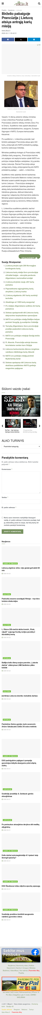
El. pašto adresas (9, 507)
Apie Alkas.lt (6, 1012)
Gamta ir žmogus (10, 563)
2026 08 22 (7, 573)
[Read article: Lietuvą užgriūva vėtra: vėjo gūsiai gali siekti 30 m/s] (21, 556)
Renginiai (17, 1009)
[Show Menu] (3, 3)
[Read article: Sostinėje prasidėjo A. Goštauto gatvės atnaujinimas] (21, 781)
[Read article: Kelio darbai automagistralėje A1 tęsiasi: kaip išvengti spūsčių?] (21, 843)
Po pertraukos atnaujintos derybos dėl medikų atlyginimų (20, 825)
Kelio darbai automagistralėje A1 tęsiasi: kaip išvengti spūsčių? (20, 856)
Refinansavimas (25, 992)
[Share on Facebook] (8, 39)
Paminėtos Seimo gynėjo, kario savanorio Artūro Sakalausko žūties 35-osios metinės (19, 725)
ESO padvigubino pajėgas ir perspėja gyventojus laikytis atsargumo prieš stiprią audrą (19, 763)
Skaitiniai (6, 970)
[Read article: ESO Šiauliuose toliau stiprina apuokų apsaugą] (21, 874)
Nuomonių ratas (22, 965)
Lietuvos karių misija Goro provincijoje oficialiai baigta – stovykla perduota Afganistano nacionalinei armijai (21, 275)
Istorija (6, 658)
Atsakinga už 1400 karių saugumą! (20, 302)
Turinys (31, 1009)
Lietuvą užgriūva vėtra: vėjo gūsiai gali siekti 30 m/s (21, 569)
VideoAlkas (14, 970)
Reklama (24, 1009)
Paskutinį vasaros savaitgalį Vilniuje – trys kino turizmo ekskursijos (21, 599)
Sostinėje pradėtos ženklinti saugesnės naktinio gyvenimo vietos (18, 915)
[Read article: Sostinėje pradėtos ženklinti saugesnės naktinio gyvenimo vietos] (21, 902)
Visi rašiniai (23, 970)
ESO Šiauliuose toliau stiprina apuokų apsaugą (21, 886)
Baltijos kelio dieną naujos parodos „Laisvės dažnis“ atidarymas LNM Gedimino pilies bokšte (20, 665)
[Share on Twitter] (21, 39)
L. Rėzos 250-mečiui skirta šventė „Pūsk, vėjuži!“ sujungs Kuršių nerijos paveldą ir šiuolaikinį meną (18, 632)
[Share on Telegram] (34, 39)
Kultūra (6, 594)
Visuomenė (11, 968)
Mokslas (32, 968)
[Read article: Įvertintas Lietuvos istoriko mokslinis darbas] (21, 684)
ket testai (6, 992)
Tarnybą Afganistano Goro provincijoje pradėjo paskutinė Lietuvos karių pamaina (21, 329)
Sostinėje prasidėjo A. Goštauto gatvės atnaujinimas (17, 794)
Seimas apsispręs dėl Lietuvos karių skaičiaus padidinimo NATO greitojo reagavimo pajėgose (20, 365)
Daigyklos (16, 995)
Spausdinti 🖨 (29, 258)
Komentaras (7, 469)
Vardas (5, 497)
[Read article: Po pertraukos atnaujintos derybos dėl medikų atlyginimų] (21, 812)
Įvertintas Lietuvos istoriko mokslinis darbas (20, 695)
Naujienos (11, 10)
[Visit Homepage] (21, 3)
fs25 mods (14, 992)
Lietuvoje (19, 10)
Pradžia (4, 10)
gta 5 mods (25, 995)
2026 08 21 (7, 769)
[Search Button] (39, 3)
